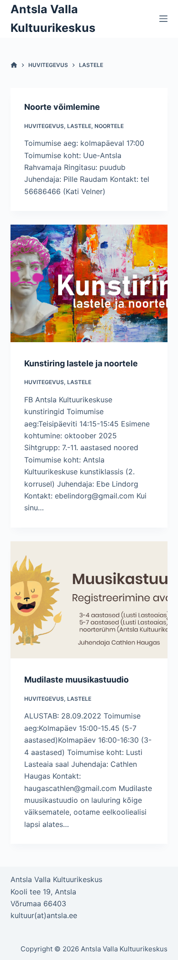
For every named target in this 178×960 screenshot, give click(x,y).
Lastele (79, 126)
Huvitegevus (44, 126)
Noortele (109, 126)
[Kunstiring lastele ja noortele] (88, 283)
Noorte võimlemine (62, 107)
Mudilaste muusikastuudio (76, 679)
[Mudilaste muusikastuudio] (88, 599)
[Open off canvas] (163, 19)
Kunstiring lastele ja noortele (81, 363)
